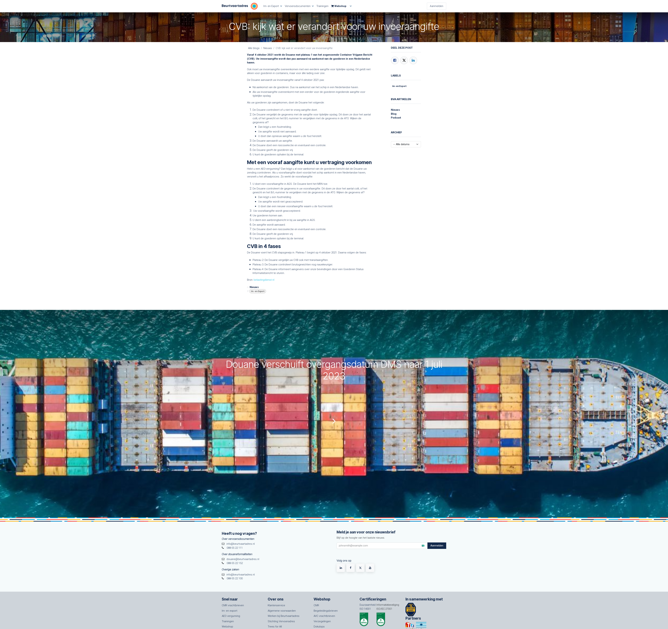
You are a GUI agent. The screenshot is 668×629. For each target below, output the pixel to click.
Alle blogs (254, 48)
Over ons (276, 599)
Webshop (227, 626)
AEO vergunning (231, 616)
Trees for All (275, 626)
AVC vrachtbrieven (324, 616)
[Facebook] (395, 60)
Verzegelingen (322, 621)
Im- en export (229, 610)
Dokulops (319, 626)
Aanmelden (436, 6)
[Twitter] (404, 60)
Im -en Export (257, 291)
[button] (423, 546)
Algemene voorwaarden (282, 610)
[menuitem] (272, 6)
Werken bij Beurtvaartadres (283, 616)
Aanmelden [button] (436, 545)
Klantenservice (276, 605)
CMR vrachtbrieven (233, 605)
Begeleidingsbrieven (326, 610)
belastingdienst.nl (264, 279)
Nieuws (267, 48)
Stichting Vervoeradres (281, 621)
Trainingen (228, 621)
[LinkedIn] (413, 60)
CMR (316, 605)
